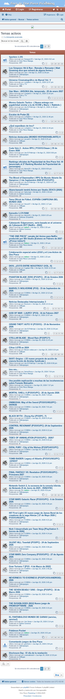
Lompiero (27, 82)
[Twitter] (53, 9)
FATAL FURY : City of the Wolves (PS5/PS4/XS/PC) (33, 447)
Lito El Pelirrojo (29, 107)
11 (62, 309)
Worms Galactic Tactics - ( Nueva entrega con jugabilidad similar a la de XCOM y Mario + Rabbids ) (35, 103)
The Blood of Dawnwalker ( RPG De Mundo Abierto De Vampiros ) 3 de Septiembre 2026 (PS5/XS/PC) (35, 179)
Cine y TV (23, 84)
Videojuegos (24, 74)
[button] (48, 46)
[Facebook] (61, 9)
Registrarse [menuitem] (37, 9)
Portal (8, 9)
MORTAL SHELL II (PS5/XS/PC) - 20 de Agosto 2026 (34, 393)
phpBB (25, 687)
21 (52, 248)
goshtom (27, 644)
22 (55, 248)
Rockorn (27, 304)
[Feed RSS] (57, 9)
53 (58, 209)
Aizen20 (27, 169)
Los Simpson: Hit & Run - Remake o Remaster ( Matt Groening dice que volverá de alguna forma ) (34, 69)
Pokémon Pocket (17, 630)
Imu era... (13, 369)
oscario (27, 139)
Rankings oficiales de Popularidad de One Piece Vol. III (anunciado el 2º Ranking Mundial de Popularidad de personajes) (36, 164)
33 (58, 87)
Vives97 (27, 204)
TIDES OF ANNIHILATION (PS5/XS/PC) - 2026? (31, 438)
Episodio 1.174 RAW (19, 213)
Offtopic (22, 141)
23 (52, 64)
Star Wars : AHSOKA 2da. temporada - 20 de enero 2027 (36, 91)
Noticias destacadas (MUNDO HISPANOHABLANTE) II (35, 137)
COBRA (27, 279)
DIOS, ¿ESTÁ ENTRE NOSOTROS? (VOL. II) (30, 266)
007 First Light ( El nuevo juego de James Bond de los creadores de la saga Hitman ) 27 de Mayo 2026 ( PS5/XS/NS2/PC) (35, 515)
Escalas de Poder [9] (19, 114)
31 (52, 87)
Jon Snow (28, 621)
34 (62, 87)
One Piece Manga (26, 61)
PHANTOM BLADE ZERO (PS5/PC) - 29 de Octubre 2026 (36, 277)
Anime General (25, 194)
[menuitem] (8, 15)
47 (52, 637)
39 (52, 144)
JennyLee (28, 385)
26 (62, 64)
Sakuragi (27, 192)
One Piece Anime (25, 245)
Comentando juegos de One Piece (25, 642)
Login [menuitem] (21, 9)
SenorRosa (28, 372)
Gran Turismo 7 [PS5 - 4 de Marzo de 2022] (30, 566)
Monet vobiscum (30, 350)
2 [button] (45, 46)
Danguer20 (28, 59)
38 (58, 354)
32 (55, 87)
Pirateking (31, 693)
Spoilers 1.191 (16, 57)
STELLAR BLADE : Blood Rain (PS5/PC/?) (29, 338)
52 (55, 209)
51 (52, 209)
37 (55, 354)
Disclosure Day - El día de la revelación (28, 653)
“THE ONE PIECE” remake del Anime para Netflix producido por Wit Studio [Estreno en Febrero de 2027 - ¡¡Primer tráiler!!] (36, 238)
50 (62, 637)
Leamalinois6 (29, 655)
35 (58, 121)
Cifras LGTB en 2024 (19, 347)
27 (62, 495)
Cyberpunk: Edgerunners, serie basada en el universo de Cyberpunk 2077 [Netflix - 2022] (35, 224)
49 (58, 637)
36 (62, 121)
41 (58, 144)
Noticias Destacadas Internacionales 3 (27, 302)
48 (55, 637)
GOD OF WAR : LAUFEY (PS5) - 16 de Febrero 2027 (34, 313)
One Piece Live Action (27, 259)
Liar (25, 72)
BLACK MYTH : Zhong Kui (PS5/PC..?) (27, 416)
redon (26, 227)
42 (62, 144)
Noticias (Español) (26, 217)
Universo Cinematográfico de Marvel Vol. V (30, 80)
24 (55, 64)
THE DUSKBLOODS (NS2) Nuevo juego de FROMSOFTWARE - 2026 (29, 604)
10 (58, 309)
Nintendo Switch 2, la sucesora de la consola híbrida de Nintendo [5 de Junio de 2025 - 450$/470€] (35, 487)
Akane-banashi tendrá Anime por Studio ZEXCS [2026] (35, 190)
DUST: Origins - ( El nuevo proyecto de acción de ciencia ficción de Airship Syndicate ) (33, 359)
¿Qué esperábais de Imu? (21, 126)
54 (62, 209)
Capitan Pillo (28, 268)
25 (58, 64)
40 (55, 144)
